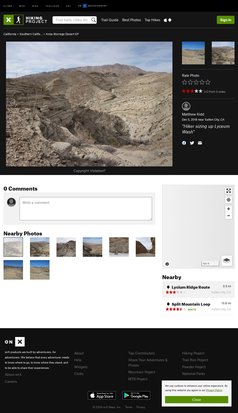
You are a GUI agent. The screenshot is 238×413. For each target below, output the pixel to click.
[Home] (27, 20)
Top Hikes (152, 20)
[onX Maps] (15, 345)
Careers (11, 381)
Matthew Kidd (193, 114)
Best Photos (131, 20)
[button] (184, 142)
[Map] (198, 226)
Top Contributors (141, 353)
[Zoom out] (228, 215)
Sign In (225, 20)
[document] (196, 393)
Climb (7, 5)
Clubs (78, 373)
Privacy (140, 407)
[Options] (226, 260)
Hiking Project (193, 353)
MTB (22, 5)
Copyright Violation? (89, 171)
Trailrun (52, 5)
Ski (68, 5)
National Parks (193, 373)
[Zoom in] (228, 208)
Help (78, 360)
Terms (128, 407)
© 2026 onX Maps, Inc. (107, 407)
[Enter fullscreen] (228, 190)
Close (196, 399)
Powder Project (194, 367)
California (9, 34)
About (79, 353)
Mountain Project (141, 372)
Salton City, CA (215, 119)
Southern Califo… (31, 34)
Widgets (80, 367)
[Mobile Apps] (167, 20)
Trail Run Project (195, 360)
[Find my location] (228, 199)
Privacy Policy (214, 390)
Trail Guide (110, 20)
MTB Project (137, 379)
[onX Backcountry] (92, 6)
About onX (13, 374)
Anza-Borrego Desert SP (62, 34)
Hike (35, 5)
